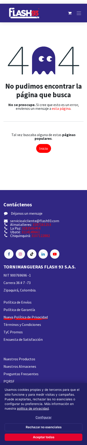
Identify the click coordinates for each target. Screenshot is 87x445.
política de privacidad (33, 408)
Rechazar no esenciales (43, 427)
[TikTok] (31, 254)
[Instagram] (20, 254)
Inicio (43, 148)
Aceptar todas (43, 437)
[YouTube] (54, 254)
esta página (61, 108)
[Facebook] (8, 254)
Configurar (43, 417)
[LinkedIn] (43, 254)
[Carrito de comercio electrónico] (69, 13)
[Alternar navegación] (79, 13)
